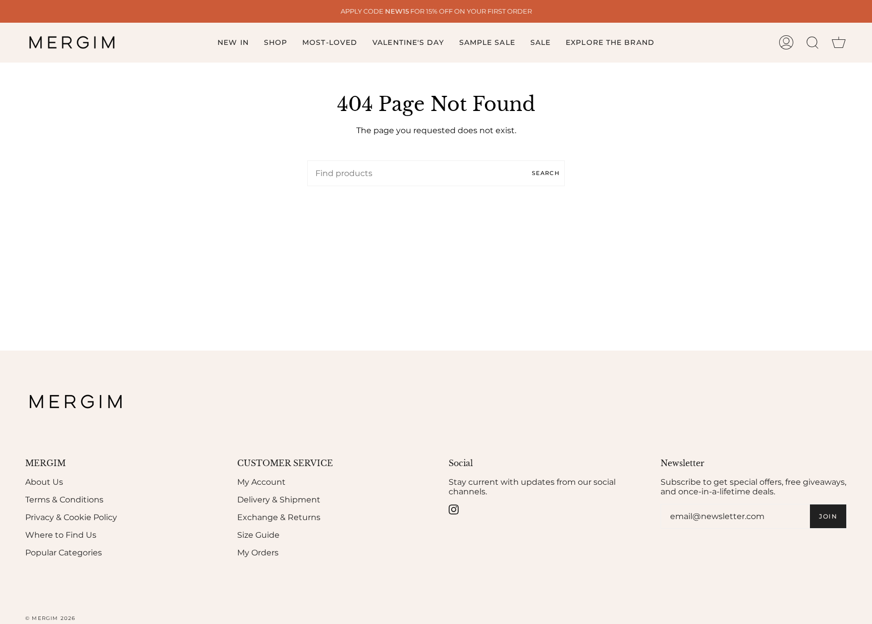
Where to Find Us (60, 535)
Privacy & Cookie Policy (71, 517)
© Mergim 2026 (50, 618)
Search (546, 173)
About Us (44, 482)
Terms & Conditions (64, 499)
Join (828, 516)
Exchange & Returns (278, 517)
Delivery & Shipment (278, 499)
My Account (261, 482)
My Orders (258, 552)
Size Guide (258, 535)
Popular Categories (63, 552)
